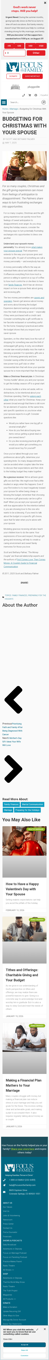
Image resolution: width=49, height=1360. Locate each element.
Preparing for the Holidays (27, 810)
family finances (15, 285)
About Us (7, 1203)
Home (5, 109)
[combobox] (24, 102)
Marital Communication (32, 804)
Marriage (14, 109)
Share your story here (22, 1149)
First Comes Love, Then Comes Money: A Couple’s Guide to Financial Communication (24, 563)
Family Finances (19, 595)
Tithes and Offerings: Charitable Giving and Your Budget (22, 975)
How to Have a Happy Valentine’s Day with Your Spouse (22, 889)
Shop (5, 1274)
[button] (4, 102)
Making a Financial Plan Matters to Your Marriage (23, 1085)
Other (36, 53)
